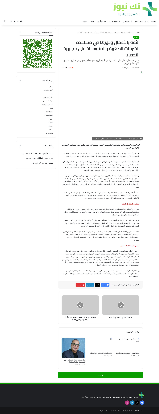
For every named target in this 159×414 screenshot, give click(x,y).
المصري (46, 158)
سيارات (92, 21)
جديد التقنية (138, 21)
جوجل (34, 158)
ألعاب (51, 94)
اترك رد (100, 375)
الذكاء (26, 153)
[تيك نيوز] (135, 9)
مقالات (85, 21)
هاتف (33, 163)
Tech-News (135, 67)
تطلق (40, 158)
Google (36, 153)
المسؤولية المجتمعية (47, 104)
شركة (43, 163)
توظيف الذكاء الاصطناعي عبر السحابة (101, 353)
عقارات (50, 126)
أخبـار (146, 21)
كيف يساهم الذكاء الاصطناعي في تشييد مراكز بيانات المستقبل (74, 361)
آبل (29, 153)
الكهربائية (50, 158)
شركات (51, 122)
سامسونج (28, 158)
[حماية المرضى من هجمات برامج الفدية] (127, 344)
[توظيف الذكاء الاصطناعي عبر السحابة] (100, 344)
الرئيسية (153, 21)
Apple (45, 153)
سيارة (49, 162)
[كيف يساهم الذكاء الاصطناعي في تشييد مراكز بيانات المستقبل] (73, 348)
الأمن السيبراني (127, 21)
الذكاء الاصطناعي (114, 21)
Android (51, 154)
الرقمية (22, 153)
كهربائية (38, 163)
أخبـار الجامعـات (48, 90)
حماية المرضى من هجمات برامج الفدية (127, 353)
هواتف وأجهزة (101, 21)
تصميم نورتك (103, 410)
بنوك (51, 108)
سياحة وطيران (48, 115)
